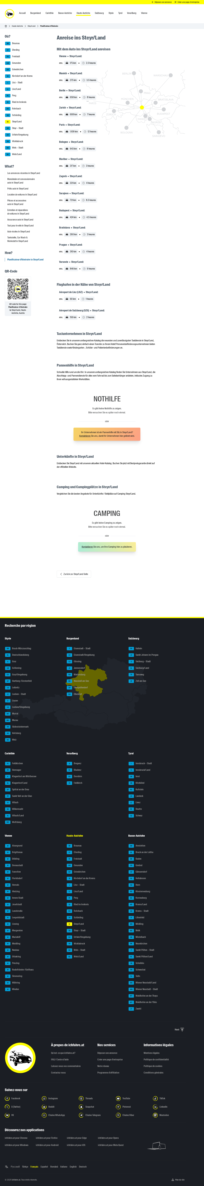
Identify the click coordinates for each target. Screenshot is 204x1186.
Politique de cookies (153, 1066)
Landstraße (15, 910)
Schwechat (137, 969)
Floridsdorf (15, 878)
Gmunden (14, 63)
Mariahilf (14, 937)
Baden (135, 858)
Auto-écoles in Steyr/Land (18, 231)
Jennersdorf (77, 668)
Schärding (14, 115)
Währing (13, 982)
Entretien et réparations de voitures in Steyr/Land (18, 212)
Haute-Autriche (17, 26)
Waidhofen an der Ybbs (143, 1002)
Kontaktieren (85, 435)
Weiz (12, 739)
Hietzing (13, 891)
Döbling (13, 858)
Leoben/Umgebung (18, 707)
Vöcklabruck (15, 141)
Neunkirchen (138, 943)
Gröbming (14, 668)
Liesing (13, 923)
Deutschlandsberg (18, 654)
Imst (135, 776)
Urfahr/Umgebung (17, 134)
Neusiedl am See (78, 681)
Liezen (12, 700)
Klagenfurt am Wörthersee (21, 776)
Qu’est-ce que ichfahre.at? (63, 1053)
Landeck (136, 796)
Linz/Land (14, 89)
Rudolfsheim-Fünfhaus (20, 969)
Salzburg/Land (139, 668)
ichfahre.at (16, 1179)
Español (44, 1166)
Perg (11, 95)
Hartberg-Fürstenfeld (19, 681)
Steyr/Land (31, 26)
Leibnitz (13, 687)
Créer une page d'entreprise (110, 1059)
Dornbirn (75, 776)
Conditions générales (153, 1072)
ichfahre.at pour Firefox (46, 1137)
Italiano (63, 1166)
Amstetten (137, 845)
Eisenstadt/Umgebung (82, 654)
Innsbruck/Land (140, 769)
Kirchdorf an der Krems (20, 76)
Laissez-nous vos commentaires (66, 1066)
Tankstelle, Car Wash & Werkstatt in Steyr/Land (17, 239)
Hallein (136, 648)
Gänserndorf (138, 871)
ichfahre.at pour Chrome (16, 1137)
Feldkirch (75, 782)
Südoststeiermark (18, 726)
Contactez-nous (58, 1072)
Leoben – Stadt (16, 694)
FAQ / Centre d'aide (60, 1059)
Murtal (12, 713)
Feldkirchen (15, 763)
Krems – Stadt (139, 910)
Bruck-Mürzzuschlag (19, 648)
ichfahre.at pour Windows (16, 1145)
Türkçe (25, 1166)
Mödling (136, 923)
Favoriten (14, 871)
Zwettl (135, 1008)
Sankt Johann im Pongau (144, 654)
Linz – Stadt (15, 82)
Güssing (75, 661)
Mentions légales (151, 1053)
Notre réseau (103, 1066)
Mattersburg (76, 674)
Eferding (13, 49)
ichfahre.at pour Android (47, 1145)
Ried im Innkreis (16, 102)
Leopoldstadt (15, 917)
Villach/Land (15, 815)
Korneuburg (138, 897)
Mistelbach (138, 937)
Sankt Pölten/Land (141, 956)
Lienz (135, 802)
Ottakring (14, 956)
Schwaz (136, 815)
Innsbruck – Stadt (141, 763)
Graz (11, 661)
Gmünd (136, 865)
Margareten (15, 930)
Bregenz (75, 763)
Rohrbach (14, 108)
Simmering (14, 976)
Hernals (13, 884)
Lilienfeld (137, 917)
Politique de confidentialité (156, 1059)
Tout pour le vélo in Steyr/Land (20, 225)
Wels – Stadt (15, 147)
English (73, 1166)
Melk (135, 930)
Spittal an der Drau (18, 789)
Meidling (13, 943)
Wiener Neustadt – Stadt (144, 989)
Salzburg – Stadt (141, 661)
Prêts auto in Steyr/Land (17, 188)
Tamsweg (137, 674)
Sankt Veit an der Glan (19, 796)
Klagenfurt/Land (17, 782)
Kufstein (137, 789)
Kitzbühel (137, 782)
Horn (135, 884)
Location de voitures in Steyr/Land (22, 194)
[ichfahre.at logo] (9, 13)
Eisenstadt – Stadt (80, 648)
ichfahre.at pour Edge (77, 1137)
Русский (15, 1166)
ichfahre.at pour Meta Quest (111, 1145)
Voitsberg (14, 733)
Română (54, 1166)
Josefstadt (14, 904)
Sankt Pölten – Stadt (142, 950)
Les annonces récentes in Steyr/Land (23, 173)
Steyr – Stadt (15, 128)
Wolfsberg (14, 822)
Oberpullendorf (78, 687)
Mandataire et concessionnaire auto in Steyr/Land (21, 181)
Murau (12, 720)
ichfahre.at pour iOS (76, 1145)
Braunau (13, 43)
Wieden (13, 989)
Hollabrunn (138, 878)
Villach (13, 802)
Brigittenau (15, 852)
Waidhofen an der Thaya (144, 995)
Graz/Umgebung (17, 674)
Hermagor (14, 769)
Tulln (135, 976)
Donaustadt (15, 865)
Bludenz (75, 769)
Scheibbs (137, 963)
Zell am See (138, 681)
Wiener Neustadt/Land (143, 982)
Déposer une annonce (107, 1053)
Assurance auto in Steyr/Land (20, 219)
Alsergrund (15, 845)
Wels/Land (14, 154)
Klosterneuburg (140, 891)
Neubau (13, 950)
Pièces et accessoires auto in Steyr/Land (16, 202)
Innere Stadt (15, 897)
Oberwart (75, 694)
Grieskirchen (15, 69)
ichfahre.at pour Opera (108, 1137)
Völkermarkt (15, 809)
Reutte (136, 809)
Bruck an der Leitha (141, 852)
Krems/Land (138, 904)
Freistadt (13, 56)
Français (34, 1166)
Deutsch (83, 1166)
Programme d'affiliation (108, 1072)
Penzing (13, 963)
